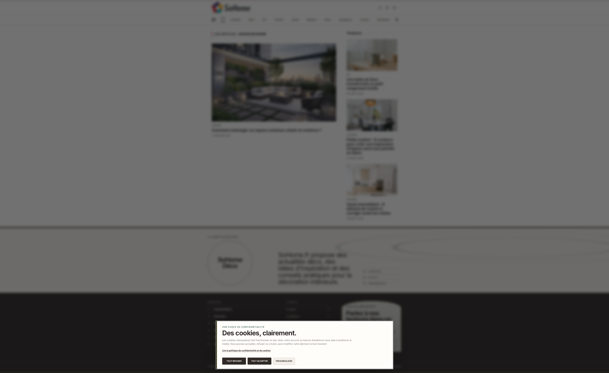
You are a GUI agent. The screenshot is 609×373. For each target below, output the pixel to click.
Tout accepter (259, 361)
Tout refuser (234, 361)
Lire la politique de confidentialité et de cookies (246, 350)
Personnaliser (284, 361)
